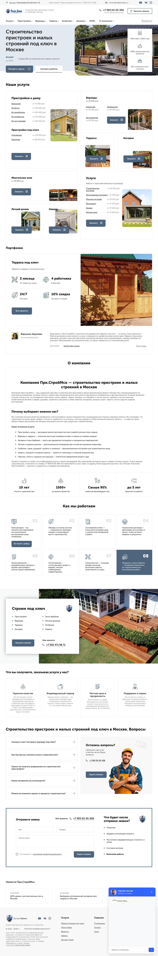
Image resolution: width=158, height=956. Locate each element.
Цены (96, 931)
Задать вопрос (96, 774)
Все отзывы (141, 346)
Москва (12, 3)
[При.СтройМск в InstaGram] (150, 2)
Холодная (15, 139)
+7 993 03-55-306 (113, 10)
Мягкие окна (91, 212)
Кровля (89, 208)
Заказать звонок (141, 11)
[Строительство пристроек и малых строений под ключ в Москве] (14, 11)
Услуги (9, 21)
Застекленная (92, 118)
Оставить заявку (22, 543)
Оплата (97, 927)
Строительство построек (92, 189)
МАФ (92, 21)
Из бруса (15, 108)
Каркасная (16, 104)
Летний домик (67, 940)
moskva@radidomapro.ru (118, 3)
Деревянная (112, 107)
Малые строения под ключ (72, 923)
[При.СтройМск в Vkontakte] (146, 2)
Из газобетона (17, 117)
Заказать (19, 156)
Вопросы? (147, 20)
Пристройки (24, 21)
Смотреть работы (49, 69)
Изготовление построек (96, 195)
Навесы (53, 21)
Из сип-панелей (18, 121)
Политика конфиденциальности (37, 929)
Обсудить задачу (16, 69)
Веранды (40, 21)
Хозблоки (67, 21)
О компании (105, 21)
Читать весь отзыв (71, 346)
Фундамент (91, 204)
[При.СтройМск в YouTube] (141, 2)
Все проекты (22, 311)
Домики (80, 21)
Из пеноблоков (18, 112)
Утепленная (16, 135)
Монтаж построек (94, 199)
